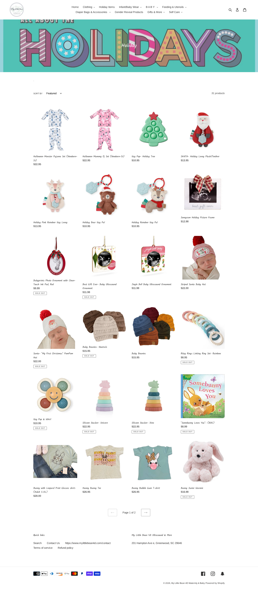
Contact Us (53, 543)
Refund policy (65, 547)
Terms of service (42, 547)
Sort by (37, 93)
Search (37, 543)
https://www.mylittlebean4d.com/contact (88, 543)
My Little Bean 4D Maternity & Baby (188, 583)
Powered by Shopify (215, 583)
